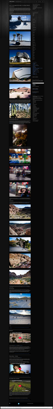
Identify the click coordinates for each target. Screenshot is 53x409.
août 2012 (34, 32)
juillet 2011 (34, 52)
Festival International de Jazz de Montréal (37, 97)
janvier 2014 (34, 19)
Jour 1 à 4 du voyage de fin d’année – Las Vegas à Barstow (19, 5)
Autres (17, 327)
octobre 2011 (34, 47)
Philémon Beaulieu (22, 327)
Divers (20, 353)
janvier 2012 (34, 42)
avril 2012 (34, 37)
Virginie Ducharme (34, 74)
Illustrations (34, 67)
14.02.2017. (34, 9)
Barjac (30, 393)
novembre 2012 (34, 29)
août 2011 (34, 50)
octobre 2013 (34, 22)
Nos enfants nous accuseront (14, 378)
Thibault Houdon (34, 73)
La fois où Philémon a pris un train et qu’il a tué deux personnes (37, 8)
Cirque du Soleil (25, 286)
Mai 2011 (34, 55)
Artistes (16, 327)
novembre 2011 (34, 45)
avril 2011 (34, 57)
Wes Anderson (21, 345)
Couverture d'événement (35, 65)
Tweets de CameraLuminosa (35, 89)
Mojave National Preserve (22, 290)
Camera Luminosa (11, 1)
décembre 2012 (34, 27)
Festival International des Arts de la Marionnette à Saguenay (37, 98)
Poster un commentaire (27, 353)
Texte (26, 327)
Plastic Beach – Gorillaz (13, 356)
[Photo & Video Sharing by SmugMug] (20, 22)
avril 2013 (34, 24)
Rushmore (11, 330)
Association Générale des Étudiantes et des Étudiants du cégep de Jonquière (38, 96)
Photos (25, 327)
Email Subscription (35, 79)
